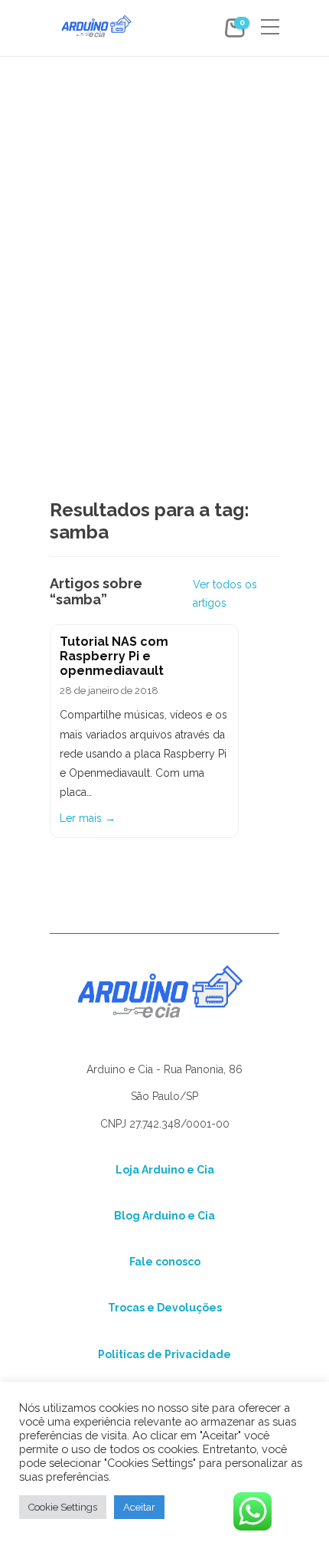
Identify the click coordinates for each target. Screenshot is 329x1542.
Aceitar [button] (139, 1507)
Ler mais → (88, 818)
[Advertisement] (164, 226)
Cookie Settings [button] (62, 1507)
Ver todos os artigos (225, 593)
